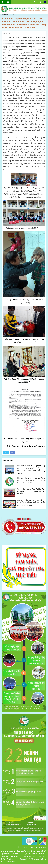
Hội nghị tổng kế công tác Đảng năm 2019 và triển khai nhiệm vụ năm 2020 (31, 502)
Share (12, 452)
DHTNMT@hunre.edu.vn (36, 856)
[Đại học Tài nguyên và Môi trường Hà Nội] (24, 9)
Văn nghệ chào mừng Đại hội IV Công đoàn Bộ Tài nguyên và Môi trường (31, 491)
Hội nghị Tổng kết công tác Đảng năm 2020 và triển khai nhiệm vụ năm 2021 (31, 480)
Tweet (6, 452)
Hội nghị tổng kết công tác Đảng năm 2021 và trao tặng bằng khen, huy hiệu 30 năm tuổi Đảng (31, 468)
